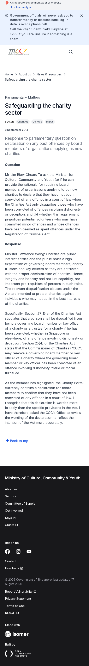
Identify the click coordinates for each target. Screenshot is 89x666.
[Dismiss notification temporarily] (82, 16)
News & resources (49, 74)
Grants (9, 525)
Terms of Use (15, 606)
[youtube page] (28, 551)
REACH (10, 613)
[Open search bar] (71, 52)
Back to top (19, 441)
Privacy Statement (18, 598)
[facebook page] (7, 551)
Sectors (10, 496)
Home (9, 74)
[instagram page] (18, 551)
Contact (10, 561)
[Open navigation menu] (82, 52)
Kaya (8, 518)
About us (25, 74)
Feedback (12, 568)
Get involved (14, 510)
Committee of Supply (20, 503)
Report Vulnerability (18, 591)
